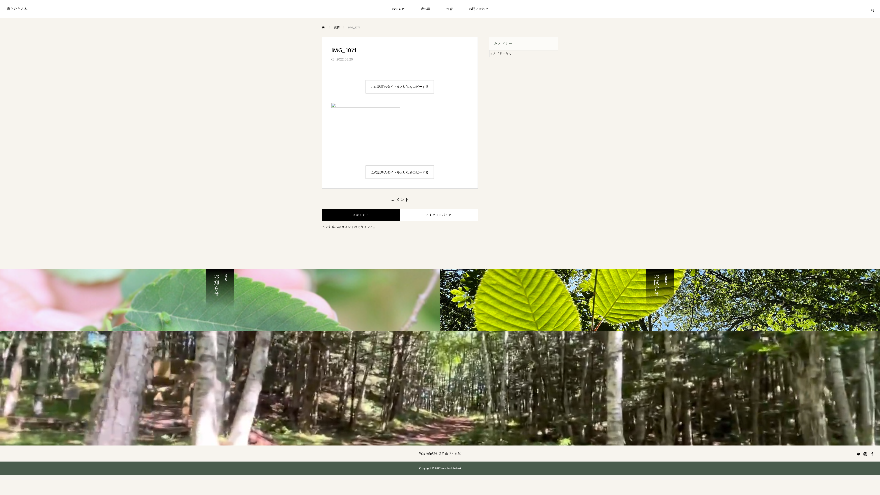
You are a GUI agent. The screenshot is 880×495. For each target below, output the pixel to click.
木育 (449, 9)
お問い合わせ (478, 9)
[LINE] (858, 454)
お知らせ (398, 9)
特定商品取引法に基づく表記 (440, 453)
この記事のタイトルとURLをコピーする (400, 86)
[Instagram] (865, 454)
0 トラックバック (438, 215)
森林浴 (425, 9)
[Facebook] (872, 454)
